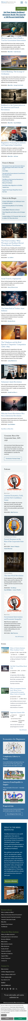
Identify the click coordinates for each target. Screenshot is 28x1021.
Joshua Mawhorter (12, 360)
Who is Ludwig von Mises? (7, 912)
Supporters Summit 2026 (17, 713)
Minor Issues (7, 493)
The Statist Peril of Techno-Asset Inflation (12, 309)
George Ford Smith (18, 85)
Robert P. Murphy (15, 546)
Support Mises (21, 8)
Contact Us (4, 960)
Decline (7, 1018)
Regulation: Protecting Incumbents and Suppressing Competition (13, 144)
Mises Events (4, 941)
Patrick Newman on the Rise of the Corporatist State (14, 540)
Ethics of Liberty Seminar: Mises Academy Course (17, 649)
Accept (20, 1018)
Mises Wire (10, 51)
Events (3, 644)
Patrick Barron (5, 177)
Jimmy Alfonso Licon (13, 287)
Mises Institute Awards (6, 944)
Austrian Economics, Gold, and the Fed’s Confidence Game (13, 497)
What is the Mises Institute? (8, 934)
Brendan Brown (11, 321)
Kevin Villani (5, 171)
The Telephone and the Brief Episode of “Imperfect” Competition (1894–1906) (13, 344)
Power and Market (8, 573)
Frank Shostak (17, 51)
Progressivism (8, 806)
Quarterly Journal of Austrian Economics (11, 917)
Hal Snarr (16, 156)
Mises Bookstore (5, 946)
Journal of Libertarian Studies (8, 919)
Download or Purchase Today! (13, 458)
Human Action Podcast (7, 924)
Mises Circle (24, 698)
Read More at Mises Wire (7, 429)
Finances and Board (6, 951)
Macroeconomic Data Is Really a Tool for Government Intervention (13, 39)
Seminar (22, 654)
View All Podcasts (19, 636)
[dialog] (14, 1012)
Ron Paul (4, 191)
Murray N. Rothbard (7, 183)
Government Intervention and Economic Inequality (13, 618)
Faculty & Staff (5, 948)
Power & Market (8, 163)
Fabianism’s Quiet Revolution (11, 382)
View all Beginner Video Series (14, 814)
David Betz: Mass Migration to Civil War (12, 185)
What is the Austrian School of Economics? (11, 914)
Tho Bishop (13, 588)
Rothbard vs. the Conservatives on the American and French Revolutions (13, 107)
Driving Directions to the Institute (9, 937)
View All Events (23, 730)
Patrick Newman (8, 548)
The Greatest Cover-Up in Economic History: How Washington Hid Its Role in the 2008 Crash (13, 167)
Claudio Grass (5, 187)
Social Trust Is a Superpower (11, 278)
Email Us (3, 982)
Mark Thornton (14, 512)
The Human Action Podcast (10, 537)
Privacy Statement (6, 958)
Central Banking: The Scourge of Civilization (12, 72)
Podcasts (7, 469)
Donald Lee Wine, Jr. (12, 392)
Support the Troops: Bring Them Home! (12, 190)
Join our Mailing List (6, 985)
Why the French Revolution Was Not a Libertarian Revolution (12, 414)
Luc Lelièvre (10, 257)
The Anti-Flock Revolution (13, 575)
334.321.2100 (8, 977)
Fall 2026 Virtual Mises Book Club (18, 667)
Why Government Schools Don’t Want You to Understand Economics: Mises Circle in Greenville (18, 691)
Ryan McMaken (17, 122)
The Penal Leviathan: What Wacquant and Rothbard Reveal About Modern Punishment (12, 243)
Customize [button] (3, 1015)
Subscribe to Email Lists (7, 953)
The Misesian (4, 926)
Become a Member (11, 881)
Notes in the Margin (9, 198)
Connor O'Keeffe (17, 590)
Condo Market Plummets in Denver (11, 209)
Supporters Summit (21, 721)
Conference (14, 721)
